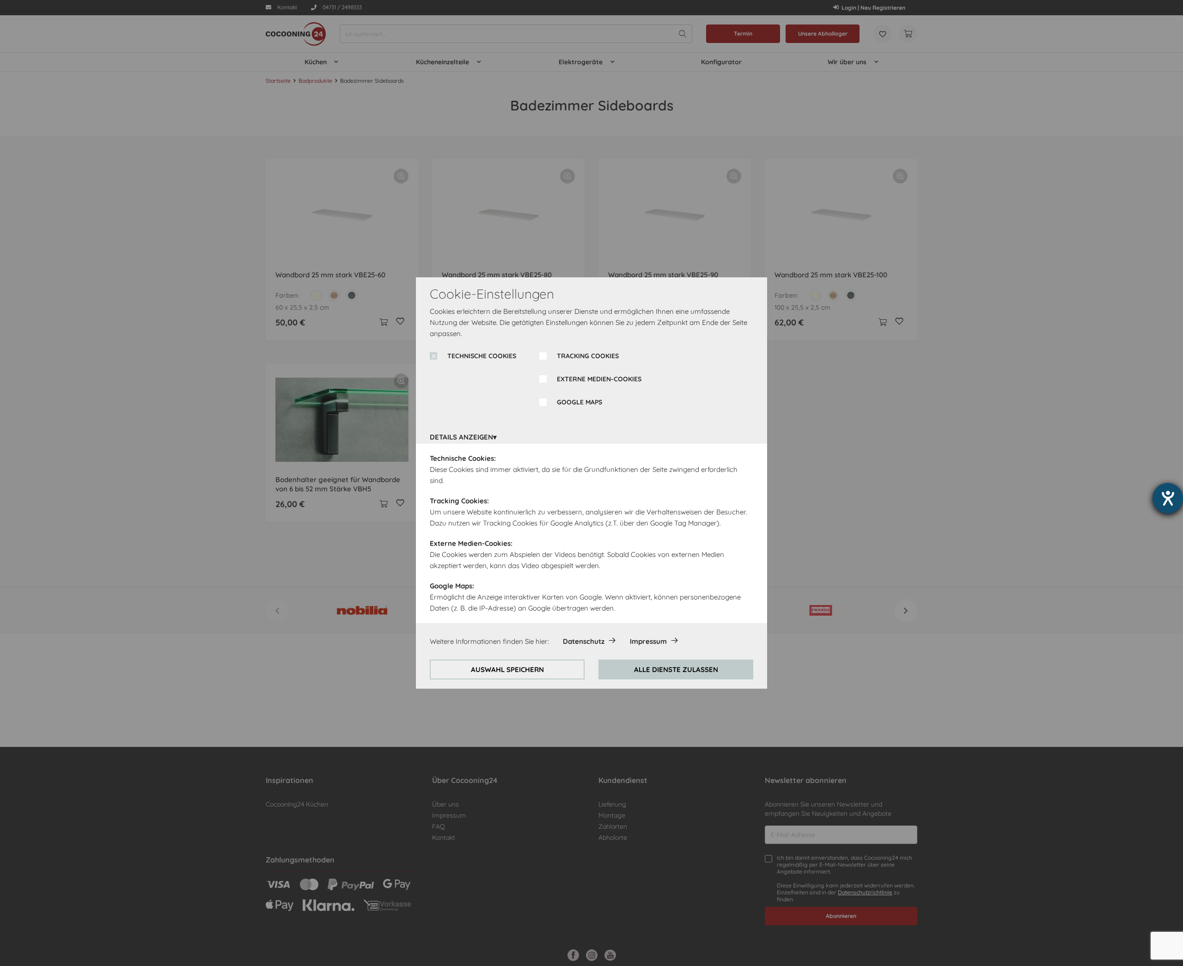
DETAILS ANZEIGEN (461, 437)
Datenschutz (583, 641)
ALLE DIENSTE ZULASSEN (676, 669)
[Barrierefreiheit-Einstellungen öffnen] (1168, 498)
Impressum (648, 641)
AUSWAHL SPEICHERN (507, 669)
